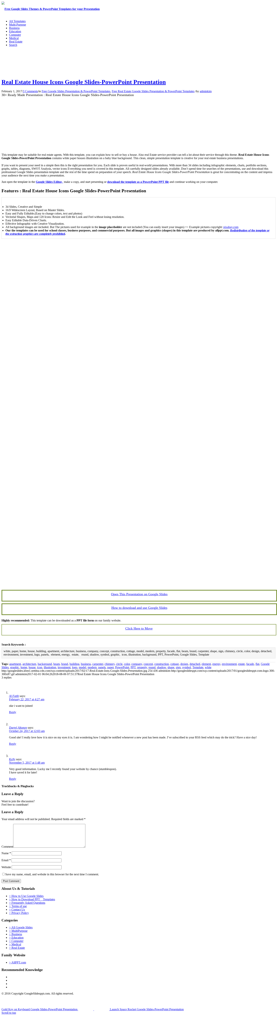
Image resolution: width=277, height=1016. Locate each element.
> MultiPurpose (18, 930)
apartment (15, 664)
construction (161, 664)
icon (39, 667)
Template (197, 667)
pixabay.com (230, 227)
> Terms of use (18, 906)
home (24, 667)
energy (216, 664)
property (142, 667)
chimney (110, 664)
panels (102, 667)
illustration (50, 667)
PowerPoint (122, 667)
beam (56, 664)
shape (171, 667)
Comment (7, 846)
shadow (161, 667)
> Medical (15, 944)
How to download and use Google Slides (139, 608)
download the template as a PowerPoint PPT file (138, 181)
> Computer (16, 941)
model (82, 667)
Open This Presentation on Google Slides (139, 594)
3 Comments (30, 91)
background (45, 664)
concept (148, 664)
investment (64, 667)
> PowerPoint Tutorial (22, 977)
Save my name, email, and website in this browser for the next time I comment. (52, 874)
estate (241, 664)
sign (178, 667)
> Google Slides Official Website (28, 980)
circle (119, 664)
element (206, 664)
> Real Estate (17, 947)
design (184, 664)
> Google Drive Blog (21, 983)
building (74, 664)
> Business (15, 934)
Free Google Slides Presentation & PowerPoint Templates (76, 91)
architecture (29, 664)
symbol (186, 667)
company (136, 664)
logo (74, 667)
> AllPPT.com (17, 962)
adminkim (206, 91)
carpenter (97, 664)
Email (6, 860)
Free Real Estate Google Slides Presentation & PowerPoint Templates (153, 91)
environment (229, 664)
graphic (14, 667)
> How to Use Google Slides (26, 896)
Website (6, 867)
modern (92, 667)
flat (257, 664)
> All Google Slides (21, 927)
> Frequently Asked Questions (27, 902)
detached (195, 664)
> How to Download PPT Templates (32, 899)
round (151, 667)
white (208, 667)
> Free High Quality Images (25, 987)
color (127, 664)
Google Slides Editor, (49, 181)
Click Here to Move (139, 628)
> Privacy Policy (19, 912)
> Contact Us (17, 909)
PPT (133, 667)
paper (110, 667)
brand (64, 664)
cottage (174, 664)
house (32, 667)
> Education (16, 937)
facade (250, 664)
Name (6, 853)
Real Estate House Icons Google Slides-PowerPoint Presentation (84, 82)
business (86, 664)
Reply (12, 712)
